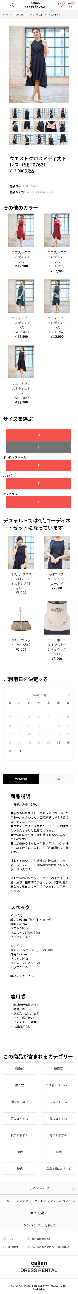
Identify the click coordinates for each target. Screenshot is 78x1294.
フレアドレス (58, 1102)
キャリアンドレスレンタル (14, 14)
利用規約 (13, 1247)
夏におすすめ (58, 1118)
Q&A (56, 779)
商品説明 (21, 779)
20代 (19, 1152)
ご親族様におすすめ (58, 1168)
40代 (19, 1168)
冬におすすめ (58, 1135)
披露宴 (58, 1068)
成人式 (19, 1085)
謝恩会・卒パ (19, 1102)
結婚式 (19, 1068)
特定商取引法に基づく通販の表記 (50, 1247)
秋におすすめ (19, 1135)
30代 (58, 1152)
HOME (11, 1239)
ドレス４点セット (54, 14)
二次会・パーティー (59, 1085)
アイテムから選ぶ (36, 14)
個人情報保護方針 (41, 1239)
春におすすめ (19, 1118)
